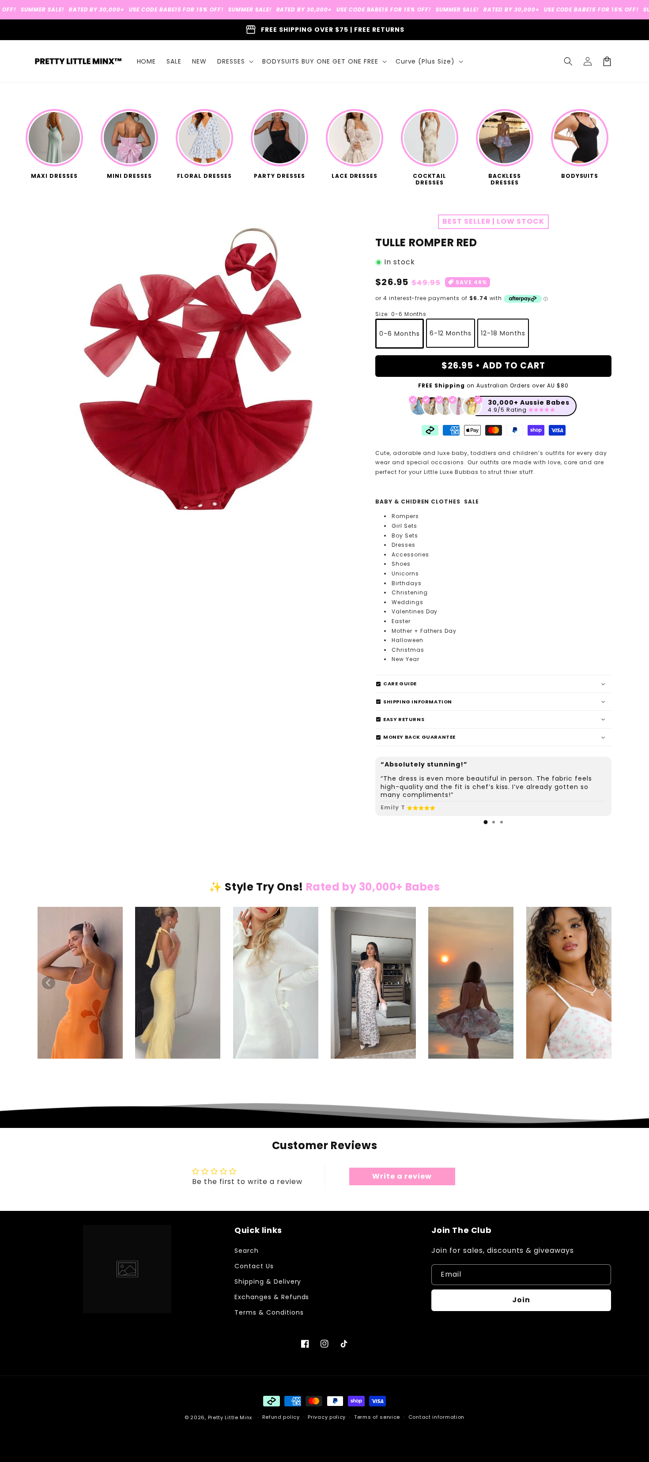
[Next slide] (600, 982)
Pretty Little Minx (230, 1417)
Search (246, 1250)
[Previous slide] (48, 982)
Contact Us (254, 1266)
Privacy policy (327, 1417)
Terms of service (377, 1417)
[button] (234, 61)
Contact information (436, 1417)
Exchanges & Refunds (271, 1297)
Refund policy (281, 1417)
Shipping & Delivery (267, 1281)
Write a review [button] (401, 1176)
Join (521, 1300)
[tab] (486, 822)
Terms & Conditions (268, 1312)
